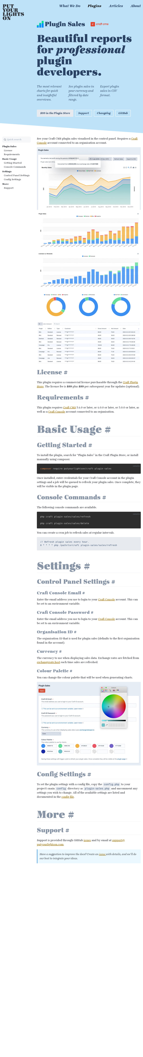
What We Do (69, 6)
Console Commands (15, 167)
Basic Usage (9, 159)
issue (102, 854)
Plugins (94, 6)
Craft (69, 407)
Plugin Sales (9, 146)
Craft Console (56, 411)
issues (87, 840)
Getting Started (13, 163)
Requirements (12, 154)
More (5, 184)
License (8, 150)
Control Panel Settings (17, 175)
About (135, 6)
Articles (116, 6)
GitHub (123, 113)
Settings (7, 171)
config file (67, 796)
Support (83, 113)
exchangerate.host (48, 662)
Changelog (103, 113)
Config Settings (12, 179)
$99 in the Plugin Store (55, 113)
